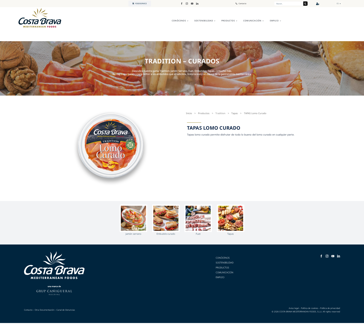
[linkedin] (197, 3)
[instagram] (187, 3)
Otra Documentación (44, 309)
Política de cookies (309, 308)
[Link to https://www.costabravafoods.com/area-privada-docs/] (317, 3)
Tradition (220, 113)
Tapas (234, 113)
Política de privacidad (330, 308)
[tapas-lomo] (110, 145)
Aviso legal (294, 308)
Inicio (189, 113)
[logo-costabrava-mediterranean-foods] (39, 17)
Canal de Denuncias (65, 309)
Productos (204, 113)
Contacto (28, 309)
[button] (339, 3)
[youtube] (192, 3)
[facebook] (182, 3)
